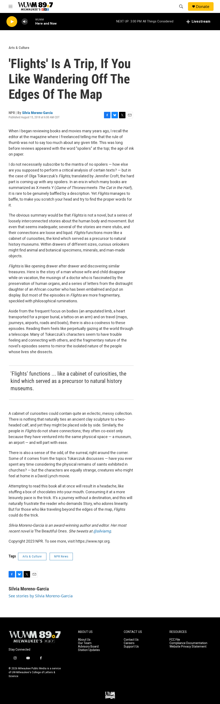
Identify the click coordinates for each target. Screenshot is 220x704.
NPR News (61, 556)
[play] (11, 21)
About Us (84, 639)
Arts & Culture (19, 47)
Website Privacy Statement (188, 646)
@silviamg (102, 531)
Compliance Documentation (188, 643)
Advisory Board (88, 646)
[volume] (24, 22)
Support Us (131, 646)
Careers (129, 643)
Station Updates (89, 650)
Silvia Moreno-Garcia (37, 113)
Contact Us (131, 639)
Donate (202, 6)
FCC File (175, 639)
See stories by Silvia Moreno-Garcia (41, 595)
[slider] (31, 21)
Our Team (85, 643)
